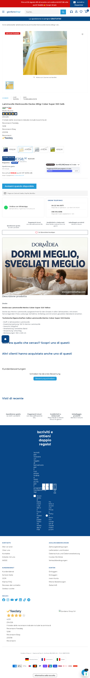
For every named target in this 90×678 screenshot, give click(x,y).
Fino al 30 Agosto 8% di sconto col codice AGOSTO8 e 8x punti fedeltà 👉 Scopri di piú (44, 3)
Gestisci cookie (8, 589)
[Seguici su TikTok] (24, 600)
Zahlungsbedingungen (58, 547)
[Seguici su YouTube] (12, 600)
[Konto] (76, 12)
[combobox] (50, 487)
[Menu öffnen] (3, 12)
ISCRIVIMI (55, 487)
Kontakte (6, 554)
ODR (4, 578)
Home (4, 25)
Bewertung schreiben (45, 378)
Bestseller (12, 25)
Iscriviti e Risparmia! (79, 3)
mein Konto (54, 578)
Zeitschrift (53, 585)
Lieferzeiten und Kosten (59, 550)
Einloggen (53, 572)
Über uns (6, 550)
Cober (5, 98)
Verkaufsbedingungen (58, 560)
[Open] (5, 339)
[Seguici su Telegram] (28, 600)
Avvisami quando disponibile (19, 186)
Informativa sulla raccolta (45, 675)
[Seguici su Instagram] (7, 600)
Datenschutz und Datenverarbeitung (64, 554)
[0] (86, 12)
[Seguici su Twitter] (16, 600)
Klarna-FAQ (7, 582)
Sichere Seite (7, 575)
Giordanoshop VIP (19, 175)
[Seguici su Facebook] (3, 600)
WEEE (4, 560)
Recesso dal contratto (11, 585)
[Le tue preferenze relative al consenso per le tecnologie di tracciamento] (86, 674)
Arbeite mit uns (8, 557)
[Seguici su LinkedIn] (20, 600)
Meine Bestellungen (57, 582)
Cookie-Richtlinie (56, 557)
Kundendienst (8, 572)
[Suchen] (63, 12)
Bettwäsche (21, 25)
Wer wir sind (7, 547)
